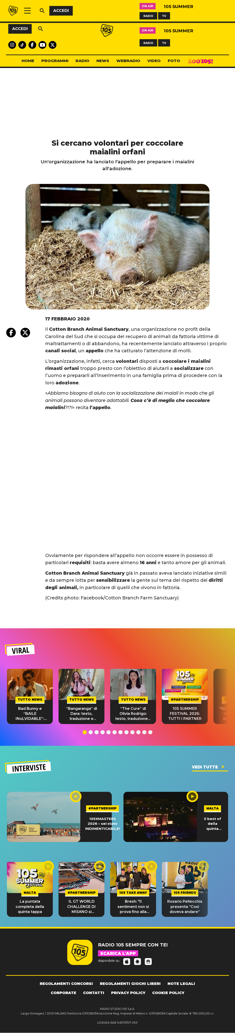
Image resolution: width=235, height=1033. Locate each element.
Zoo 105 (200, 61)
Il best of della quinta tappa (212, 824)
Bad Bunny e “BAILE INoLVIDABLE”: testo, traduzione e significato (30, 713)
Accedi (61, 10)
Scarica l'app (118, 953)
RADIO (148, 15)
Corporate (63, 993)
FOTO (174, 60)
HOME (28, 60)
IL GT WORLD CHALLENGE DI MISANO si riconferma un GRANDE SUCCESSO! (81, 906)
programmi (54, 60)
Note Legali (181, 983)
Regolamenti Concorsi (66, 983)
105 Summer (178, 6)
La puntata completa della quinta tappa (30, 906)
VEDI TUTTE (205, 767)
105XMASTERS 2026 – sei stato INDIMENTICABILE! (102, 824)
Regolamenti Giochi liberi (130, 983)
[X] (25, 332)
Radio (82, 60)
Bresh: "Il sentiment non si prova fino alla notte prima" (133, 906)
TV (164, 15)
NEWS (102, 60)
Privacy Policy (128, 993)
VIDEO (154, 60)
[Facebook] (11, 332)
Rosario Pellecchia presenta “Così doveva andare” (184, 906)
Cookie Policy (168, 993)
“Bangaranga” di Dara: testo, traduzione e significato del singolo (81, 713)
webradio (128, 60)
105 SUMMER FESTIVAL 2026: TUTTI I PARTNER (184, 713)
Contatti (93, 993)
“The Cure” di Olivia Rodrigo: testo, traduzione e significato (133, 713)
